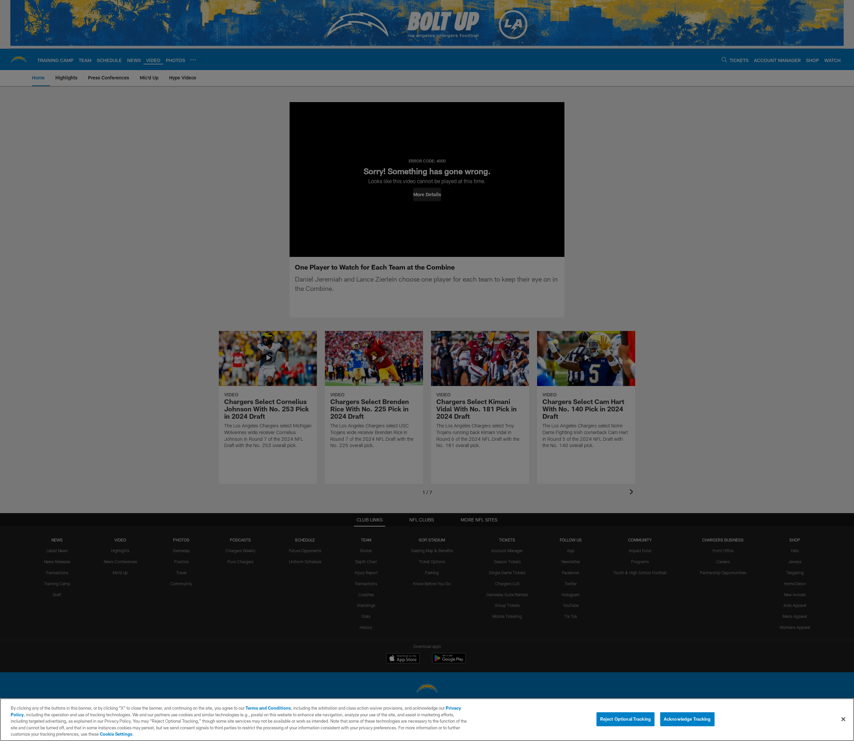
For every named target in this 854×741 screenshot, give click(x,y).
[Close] (843, 719)
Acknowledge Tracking (687, 719)
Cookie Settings (116, 734)
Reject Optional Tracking (625, 719)
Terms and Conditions (268, 708)
